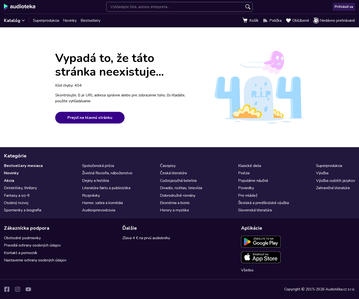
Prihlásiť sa (344, 6)
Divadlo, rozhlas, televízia (181, 188)
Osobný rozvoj (16, 203)
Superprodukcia (46, 20)
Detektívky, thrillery (20, 188)
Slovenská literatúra (255, 210)
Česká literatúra (173, 173)
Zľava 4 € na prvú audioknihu (146, 238)
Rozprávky (91, 195)
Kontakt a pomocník (20, 253)
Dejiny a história (95, 180)
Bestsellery (90, 20)
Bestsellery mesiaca (23, 165)
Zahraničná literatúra (333, 188)
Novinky (70, 20)
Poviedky (246, 188)
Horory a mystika (174, 210)
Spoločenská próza (98, 165)
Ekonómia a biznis (175, 203)
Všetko (247, 270)
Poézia (244, 173)
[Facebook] (7, 289)
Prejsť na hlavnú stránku (89, 117)
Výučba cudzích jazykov (335, 180)
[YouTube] (28, 289)
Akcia (9, 180)
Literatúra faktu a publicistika (106, 188)
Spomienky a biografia (22, 210)
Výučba (322, 173)
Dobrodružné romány (177, 195)
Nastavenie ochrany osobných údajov (35, 260)
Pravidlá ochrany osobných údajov (32, 245)
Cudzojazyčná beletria (178, 180)
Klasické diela (249, 165)
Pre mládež (247, 195)
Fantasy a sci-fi (17, 195)
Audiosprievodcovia (98, 210)
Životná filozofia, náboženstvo (107, 173)
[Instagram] (18, 289)
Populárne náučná (253, 180)
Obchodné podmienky (22, 238)
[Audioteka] (19, 6)
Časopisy (168, 165)
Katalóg (12, 20)
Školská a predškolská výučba (263, 203)
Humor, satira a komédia (102, 203)
